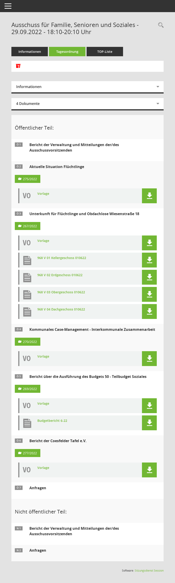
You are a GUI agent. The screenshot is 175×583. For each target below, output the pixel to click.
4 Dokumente (28, 103)
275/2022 (30, 179)
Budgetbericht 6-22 (52, 421)
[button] (149, 195)
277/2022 (30, 453)
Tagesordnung (67, 51)
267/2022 (30, 226)
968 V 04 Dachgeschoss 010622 (61, 309)
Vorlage (43, 194)
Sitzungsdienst (149, 570)
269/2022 (30, 389)
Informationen (29, 51)
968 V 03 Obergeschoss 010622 (61, 292)
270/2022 (30, 342)
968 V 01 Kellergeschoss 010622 (61, 258)
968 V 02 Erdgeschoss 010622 (59, 275)
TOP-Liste (104, 51)
